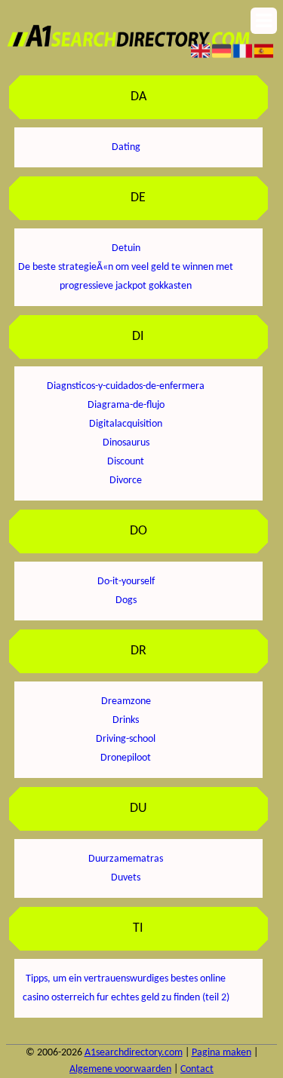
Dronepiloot (125, 758)
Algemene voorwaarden (120, 1069)
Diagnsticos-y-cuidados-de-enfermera (126, 386)
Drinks (125, 720)
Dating (126, 147)
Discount (125, 461)
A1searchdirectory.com (134, 1052)
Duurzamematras (125, 859)
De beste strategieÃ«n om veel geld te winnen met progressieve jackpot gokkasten (125, 277)
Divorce (125, 480)
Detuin (126, 248)
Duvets (125, 878)
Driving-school (125, 739)
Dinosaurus (126, 443)
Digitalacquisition (125, 424)
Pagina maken (221, 1052)
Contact (197, 1069)
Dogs (126, 600)
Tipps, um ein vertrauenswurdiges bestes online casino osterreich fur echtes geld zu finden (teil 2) (126, 988)
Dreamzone (126, 701)
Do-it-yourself (126, 581)
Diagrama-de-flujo (126, 405)
